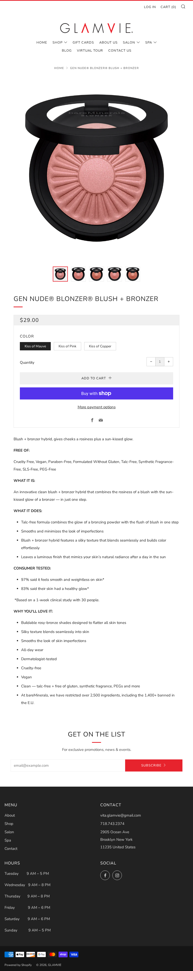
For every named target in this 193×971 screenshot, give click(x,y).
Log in (150, 7)
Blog (67, 50)
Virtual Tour (90, 50)
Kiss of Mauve (35, 346)
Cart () (168, 7)
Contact (11, 848)
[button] (60, 274)
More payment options (97, 407)
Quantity (27, 362)
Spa (148, 42)
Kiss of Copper (100, 346)
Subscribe (151, 765)
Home (41, 42)
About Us (108, 42)
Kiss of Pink (67, 346)
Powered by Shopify (18, 965)
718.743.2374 (112, 823)
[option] (96, 168)
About (10, 815)
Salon (129, 42)
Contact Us (119, 50)
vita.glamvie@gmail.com (120, 815)
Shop (58, 42)
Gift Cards (83, 42)
